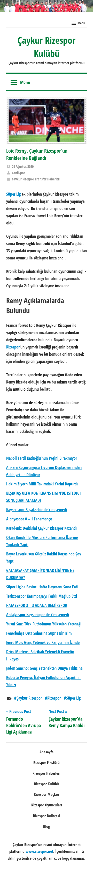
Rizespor (54, 698)
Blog (46, 826)
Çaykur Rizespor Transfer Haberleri (36, 179)
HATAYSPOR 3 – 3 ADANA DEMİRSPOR (36, 605)
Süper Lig (73, 698)
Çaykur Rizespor (29, 698)
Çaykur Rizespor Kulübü (46, 46)
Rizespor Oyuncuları (46, 804)
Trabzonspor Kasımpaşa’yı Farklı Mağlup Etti (41, 596)
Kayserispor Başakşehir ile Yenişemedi (36, 509)
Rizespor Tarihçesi (46, 815)
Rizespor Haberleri (46, 773)
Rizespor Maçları (46, 794)
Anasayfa (46, 751)
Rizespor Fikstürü (46, 762)
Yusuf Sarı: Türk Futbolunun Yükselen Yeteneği (43, 624)
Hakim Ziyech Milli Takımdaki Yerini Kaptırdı (42, 484)
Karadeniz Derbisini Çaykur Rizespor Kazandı (41, 528)
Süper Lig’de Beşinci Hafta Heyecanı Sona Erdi (42, 587)
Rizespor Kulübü (46, 783)
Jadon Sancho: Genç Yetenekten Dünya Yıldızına (44, 668)
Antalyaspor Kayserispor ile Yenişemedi (37, 614)
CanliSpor (18, 172)
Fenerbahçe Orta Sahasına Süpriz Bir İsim (39, 633)
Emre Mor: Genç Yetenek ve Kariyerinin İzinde (43, 642)
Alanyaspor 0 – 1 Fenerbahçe (29, 519)
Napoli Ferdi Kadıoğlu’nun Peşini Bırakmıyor (41, 458)
